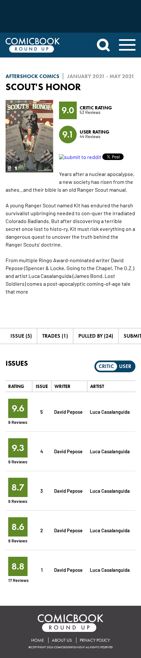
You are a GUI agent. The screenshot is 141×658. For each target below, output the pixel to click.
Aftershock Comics (32, 76)
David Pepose (68, 412)
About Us (62, 640)
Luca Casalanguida (110, 412)
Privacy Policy (95, 640)
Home (37, 640)
